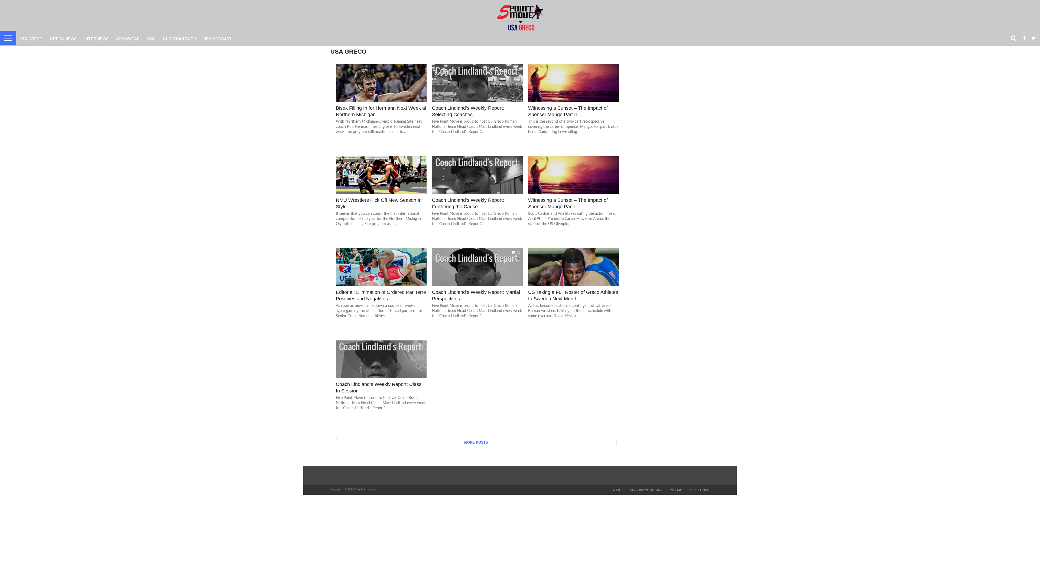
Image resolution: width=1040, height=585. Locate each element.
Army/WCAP (127, 38)
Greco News (63, 38)
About (618, 490)
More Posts (476, 442)
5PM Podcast (218, 38)
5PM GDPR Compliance (646, 490)
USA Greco (31, 38)
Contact (677, 490)
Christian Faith (179, 38)
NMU (151, 38)
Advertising (700, 490)
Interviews (96, 38)
